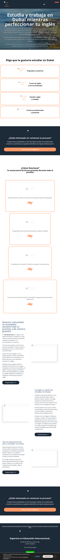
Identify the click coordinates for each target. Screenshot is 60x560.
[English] (56, 2)
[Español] (58, 2)
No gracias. (48, 556)
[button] (44, 4)
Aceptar (38, 556)
